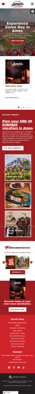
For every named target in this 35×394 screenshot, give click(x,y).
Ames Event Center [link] (17, 344)
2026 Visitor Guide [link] (13, 86)
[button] (1, 31)
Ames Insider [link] (17, 331)
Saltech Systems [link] (26, 385)
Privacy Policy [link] (6, 381)
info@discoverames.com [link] (17, 362)
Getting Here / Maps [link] (17, 333)
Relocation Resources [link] (17, 336)
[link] (32, 11)
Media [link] (17, 325)
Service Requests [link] (17, 346)
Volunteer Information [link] (17, 328)
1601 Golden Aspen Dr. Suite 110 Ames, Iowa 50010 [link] (17, 356)
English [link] (8, 392)
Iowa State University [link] (17, 341)
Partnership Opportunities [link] (17, 323)
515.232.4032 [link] (17, 359)
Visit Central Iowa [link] (17, 338)
